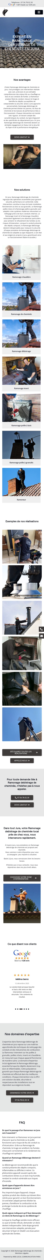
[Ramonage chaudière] (21, 259)
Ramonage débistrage (21, 351)
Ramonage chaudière (21, 277)
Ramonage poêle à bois (21, 425)
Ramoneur (21, 499)
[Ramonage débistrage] (21, 333)
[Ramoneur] (21, 482)
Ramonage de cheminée (21, 314)
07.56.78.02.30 (27, 2)
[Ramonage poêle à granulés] (21, 445)
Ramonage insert (21, 388)
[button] (15, 1009)
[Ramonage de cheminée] (21, 296)
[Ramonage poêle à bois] (21, 408)
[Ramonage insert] (21, 371)
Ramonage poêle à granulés (21, 462)
